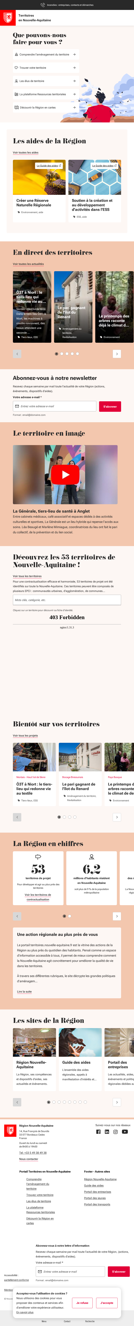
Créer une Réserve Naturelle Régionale (33, 202)
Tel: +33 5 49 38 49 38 (33, 1152)
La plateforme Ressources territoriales (43, 94)
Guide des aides (76, 1062)
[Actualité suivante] (117, 354)
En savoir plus (25, 1312)
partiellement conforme (16, 1279)
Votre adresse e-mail (49, 1262)
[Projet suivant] (117, 817)
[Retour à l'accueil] (10, 1131)
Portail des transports (97, 1204)
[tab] (56, 353)
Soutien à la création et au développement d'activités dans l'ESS (92, 205)
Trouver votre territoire (33, 67)
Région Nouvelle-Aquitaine (31, 1064)
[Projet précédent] (17, 817)
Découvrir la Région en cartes (38, 107)
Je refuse (84, 1304)
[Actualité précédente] (17, 354)
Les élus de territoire (32, 81)
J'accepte (109, 1304)
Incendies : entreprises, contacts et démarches (70, 5)
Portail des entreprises (97, 1191)
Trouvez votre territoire (39, 1195)
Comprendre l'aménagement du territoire (44, 54)
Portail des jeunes (95, 1198)
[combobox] (67, 600)
